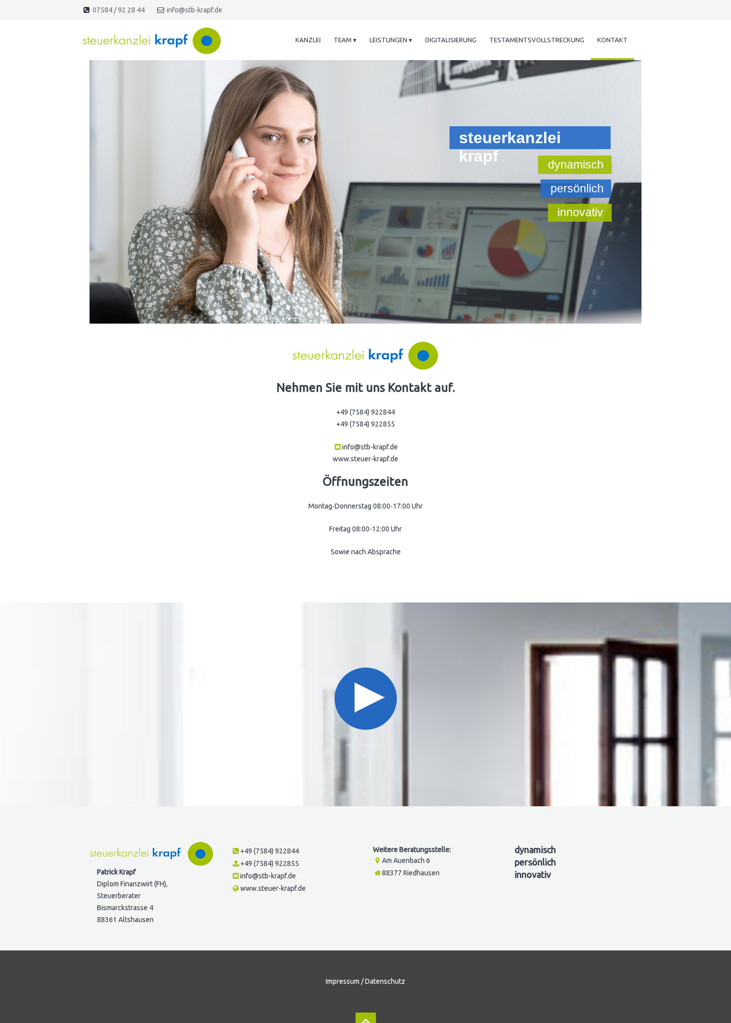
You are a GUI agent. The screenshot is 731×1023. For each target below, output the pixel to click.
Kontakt (612, 39)
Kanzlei (308, 39)
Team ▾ (345, 39)
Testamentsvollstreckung (536, 39)
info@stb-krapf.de (194, 10)
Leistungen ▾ (390, 39)
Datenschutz (385, 981)
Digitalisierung (450, 39)
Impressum (343, 981)
